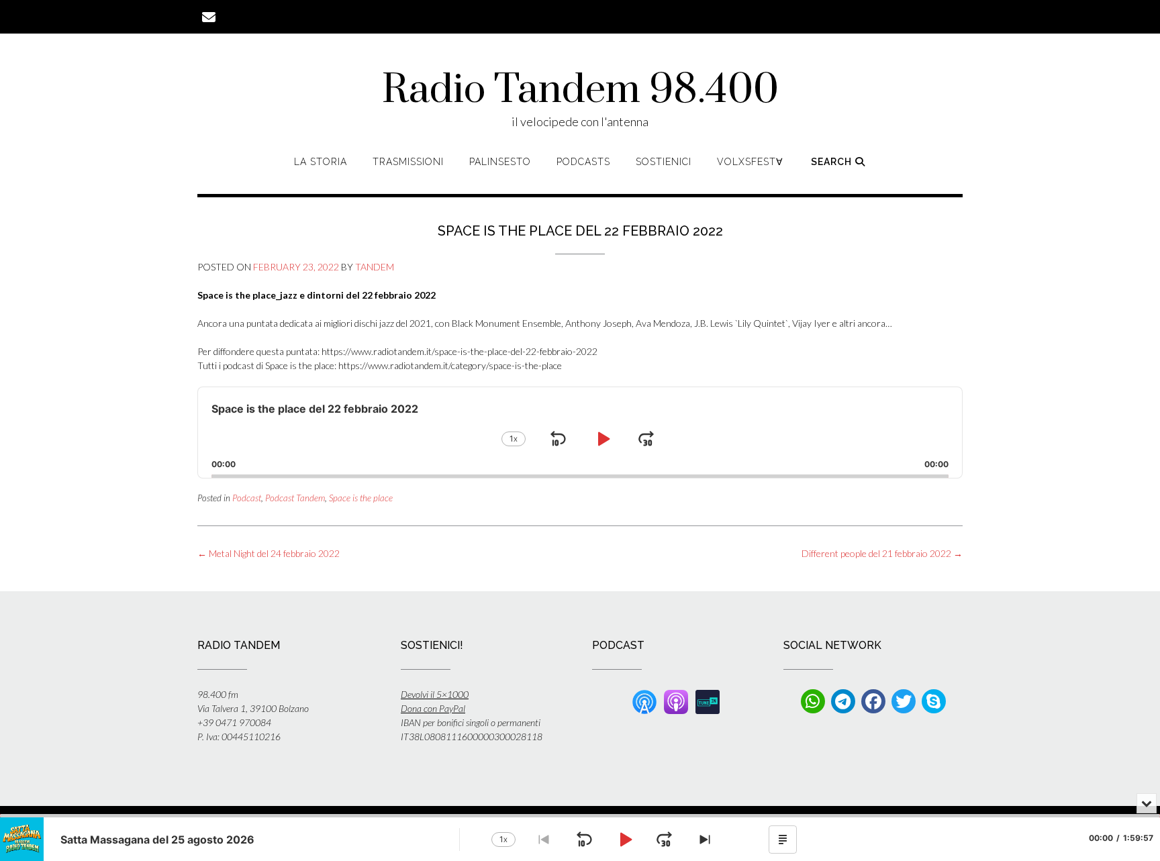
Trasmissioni (408, 161)
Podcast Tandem (295, 498)
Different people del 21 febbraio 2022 (882, 553)
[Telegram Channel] (843, 701)
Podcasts (583, 161)
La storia (320, 161)
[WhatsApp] (813, 701)
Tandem (374, 266)
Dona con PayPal (433, 708)
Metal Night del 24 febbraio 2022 (268, 553)
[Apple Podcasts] (676, 700)
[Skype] (934, 701)
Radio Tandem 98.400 (580, 90)
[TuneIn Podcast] (707, 700)
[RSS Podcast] (644, 700)
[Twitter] (903, 701)
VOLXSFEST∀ (750, 161)
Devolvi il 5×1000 (435, 694)
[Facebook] (873, 701)
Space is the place (361, 498)
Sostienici (663, 161)
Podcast (246, 498)
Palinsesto (500, 161)
